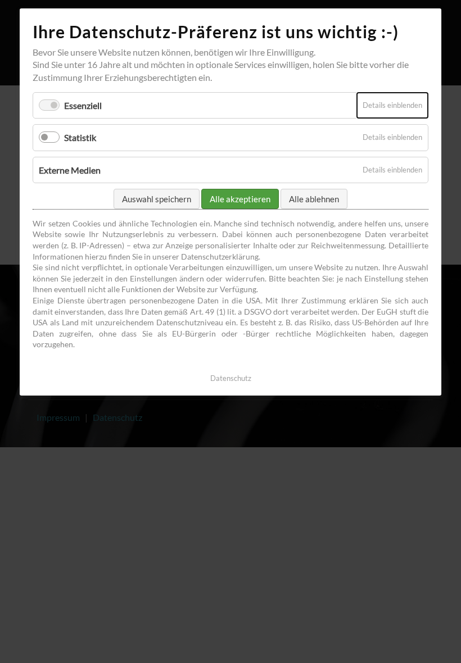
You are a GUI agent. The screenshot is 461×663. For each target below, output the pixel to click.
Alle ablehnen (314, 199)
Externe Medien (70, 170)
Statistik (80, 137)
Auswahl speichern (156, 199)
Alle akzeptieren (240, 199)
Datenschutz (230, 378)
